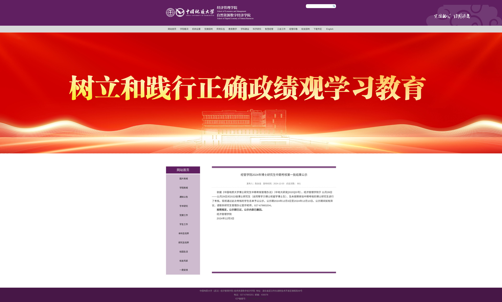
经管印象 (293, 29)
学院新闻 (183, 188)
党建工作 (183, 215)
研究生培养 (183, 242)
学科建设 (245, 29)
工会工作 (281, 29)
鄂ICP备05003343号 (257, 299)
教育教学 (233, 29)
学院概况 (184, 29)
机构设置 (196, 29)
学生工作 (183, 224)
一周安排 (183, 270)
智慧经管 (269, 29)
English (329, 29)
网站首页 (172, 29)
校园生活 (183, 252)
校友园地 (305, 29)
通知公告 (183, 197)
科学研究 (257, 29)
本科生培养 (183, 233)
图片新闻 (183, 179)
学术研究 (183, 206)
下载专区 (317, 29)
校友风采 (183, 261)
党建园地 (208, 29)
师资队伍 (220, 29)
